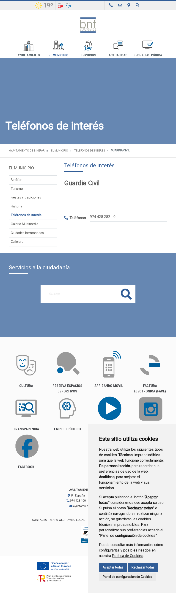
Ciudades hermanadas (27, 233)
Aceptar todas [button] (113, 567)
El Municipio (58, 55)
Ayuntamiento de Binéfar (27, 150)
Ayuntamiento (28, 55)
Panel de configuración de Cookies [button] (127, 577)
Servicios (88, 55)
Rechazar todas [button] (143, 567)
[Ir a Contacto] (120, 5)
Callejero (17, 242)
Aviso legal (76, 519)
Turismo (17, 189)
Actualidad (118, 55)
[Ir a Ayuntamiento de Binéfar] (88, 25)
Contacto (39, 519)
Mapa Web (57, 519)
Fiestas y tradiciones (26, 197)
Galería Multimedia (24, 224)
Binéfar (16, 180)
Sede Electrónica (148, 55)
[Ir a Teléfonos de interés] (111, 5)
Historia (16, 206)
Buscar (126, 294)
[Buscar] (137, 5)
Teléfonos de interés (89, 150)
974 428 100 (77, 500)
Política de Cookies (127, 556)
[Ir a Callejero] (128, 5)
